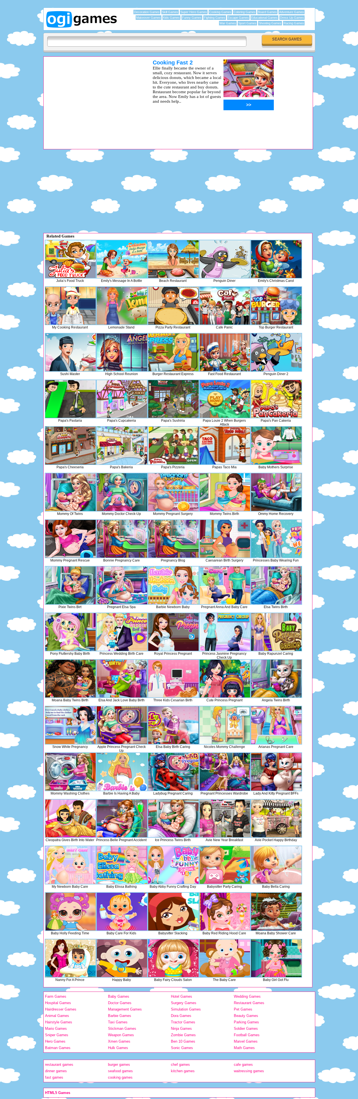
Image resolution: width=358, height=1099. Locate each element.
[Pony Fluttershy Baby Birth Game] (70, 632)
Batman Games (57, 1048)
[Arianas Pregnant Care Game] (276, 725)
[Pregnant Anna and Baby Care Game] (225, 585)
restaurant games (59, 1064)
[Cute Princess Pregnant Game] (225, 678)
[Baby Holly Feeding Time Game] (70, 911)
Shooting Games (270, 23)
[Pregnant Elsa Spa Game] (122, 585)
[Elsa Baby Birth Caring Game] (173, 725)
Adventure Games (291, 12)
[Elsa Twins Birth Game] (276, 585)
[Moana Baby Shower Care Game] (276, 911)
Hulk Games (118, 1048)
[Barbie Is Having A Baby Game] (122, 771)
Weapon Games (121, 1035)
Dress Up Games (292, 17)
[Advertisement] (91, 98)
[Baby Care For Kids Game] (122, 911)
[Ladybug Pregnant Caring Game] (173, 771)
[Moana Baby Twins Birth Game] (70, 678)
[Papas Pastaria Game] (70, 399)
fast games (54, 1077)
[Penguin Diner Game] (225, 259)
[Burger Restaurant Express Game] (173, 352)
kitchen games (183, 1071)
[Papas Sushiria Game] (173, 399)
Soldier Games (246, 1028)
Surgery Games (183, 1003)
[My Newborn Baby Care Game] (70, 865)
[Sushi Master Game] (70, 352)
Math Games (244, 1048)
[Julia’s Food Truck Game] (70, 259)
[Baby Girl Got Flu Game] (276, 958)
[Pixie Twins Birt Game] (70, 585)
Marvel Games (246, 1041)
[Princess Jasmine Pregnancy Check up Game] (225, 632)
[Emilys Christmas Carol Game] (276, 259)
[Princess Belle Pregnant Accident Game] (122, 818)
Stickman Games (122, 1028)
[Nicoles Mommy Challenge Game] (225, 725)
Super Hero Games (193, 12)
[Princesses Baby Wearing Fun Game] (276, 538)
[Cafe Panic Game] (225, 305)
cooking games (120, 1077)
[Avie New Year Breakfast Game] (225, 818)
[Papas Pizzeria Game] (173, 445)
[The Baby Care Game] (225, 958)
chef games (180, 1064)
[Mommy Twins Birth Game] (225, 492)
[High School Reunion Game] (122, 352)
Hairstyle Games (58, 1022)
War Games (228, 23)
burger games (119, 1064)
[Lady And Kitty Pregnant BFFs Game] (276, 771)
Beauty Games (246, 1016)
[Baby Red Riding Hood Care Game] (225, 911)
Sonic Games (182, 1048)
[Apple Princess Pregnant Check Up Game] (122, 725)
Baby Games (118, 996)
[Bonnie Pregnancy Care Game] (122, 538)
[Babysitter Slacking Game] (173, 911)
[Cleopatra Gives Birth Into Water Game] (70, 818)
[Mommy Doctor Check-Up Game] (122, 492)
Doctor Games (119, 1003)
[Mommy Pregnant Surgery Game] (173, 492)
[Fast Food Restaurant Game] (225, 352)
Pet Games (243, 1009)
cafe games (243, 1064)
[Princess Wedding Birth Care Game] (122, 632)
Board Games (267, 12)
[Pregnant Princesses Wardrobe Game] (225, 771)
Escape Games (238, 17)
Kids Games (171, 17)
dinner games (56, 1071)
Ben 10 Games (183, 1041)
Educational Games (264, 17)
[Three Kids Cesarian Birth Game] (173, 678)
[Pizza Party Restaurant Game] (173, 305)
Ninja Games (181, 1028)
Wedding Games (247, 996)
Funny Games (192, 17)
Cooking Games (220, 12)
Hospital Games (58, 1003)
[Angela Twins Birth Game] (276, 678)
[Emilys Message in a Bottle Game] (122, 259)
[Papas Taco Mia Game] (225, 445)
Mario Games (56, 1028)
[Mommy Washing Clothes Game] (70, 771)
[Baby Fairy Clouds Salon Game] (173, 958)
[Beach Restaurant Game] (173, 259)
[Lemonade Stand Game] (122, 305)
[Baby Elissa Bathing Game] (122, 865)
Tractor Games (183, 1022)
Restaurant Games (249, 1003)
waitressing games (249, 1071)
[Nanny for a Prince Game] (70, 958)
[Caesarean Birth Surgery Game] (225, 538)
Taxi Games (118, 1022)
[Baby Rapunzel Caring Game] (276, 632)
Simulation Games (186, 1009)
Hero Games (55, 1041)
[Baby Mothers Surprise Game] (276, 445)
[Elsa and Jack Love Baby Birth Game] (122, 678)
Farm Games (55, 996)
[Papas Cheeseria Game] (70, 445)
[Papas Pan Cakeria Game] (276, 399)
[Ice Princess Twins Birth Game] (173, 818)
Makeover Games (148, 17)
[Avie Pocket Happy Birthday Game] (276, 818)
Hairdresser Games (60, 1009)
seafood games (120, 1071)
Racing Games (294, 23)
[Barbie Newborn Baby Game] (173, 585)
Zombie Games (183, 1035)
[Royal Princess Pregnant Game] (173, 632)
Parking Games (246, 1022)
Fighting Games (214, 17)
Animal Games (57, 1016)
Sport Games (247, 23)
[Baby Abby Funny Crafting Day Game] (173, 865)
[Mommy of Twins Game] (70, 492)
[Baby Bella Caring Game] (276, 865)
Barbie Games (119, 1016)
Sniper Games (56, 1035)
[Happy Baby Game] (122, 958)
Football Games (247, 1035)
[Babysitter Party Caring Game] (225, 865)
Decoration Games (147, 12)
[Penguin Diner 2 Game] (276, 352)
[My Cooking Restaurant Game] (70, 305)
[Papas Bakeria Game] (122, 445)
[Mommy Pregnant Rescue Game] (70, 538)
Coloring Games (245, 12)
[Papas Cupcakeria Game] (122, 399)
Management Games (125, 1009)
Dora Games (181, 1016)
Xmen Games (119, 1041)
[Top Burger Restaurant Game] (276, 305)
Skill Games (170, 12)
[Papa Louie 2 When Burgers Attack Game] (225, 399)
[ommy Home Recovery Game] (276, 492)
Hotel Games (181, 996)
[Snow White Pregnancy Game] (70, 725)
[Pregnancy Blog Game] (173, 538)
